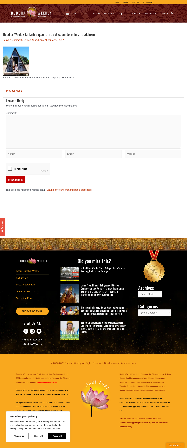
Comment (11, 113)
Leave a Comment (12, 40)
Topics (122, 13)
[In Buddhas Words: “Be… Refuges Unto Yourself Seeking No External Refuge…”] (69, 273)
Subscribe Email (24, 298)
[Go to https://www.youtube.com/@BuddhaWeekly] (38, 332)
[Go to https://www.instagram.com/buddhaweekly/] (32, 332)
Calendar (74, 13)
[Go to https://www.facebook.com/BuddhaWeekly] (25, 332)
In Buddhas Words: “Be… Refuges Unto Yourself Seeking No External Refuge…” (103, 269)
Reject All (38, 436)
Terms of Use (23, 291)
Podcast (96, 13)
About (135, 13)
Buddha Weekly (32, 407)
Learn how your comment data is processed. (69, 190)
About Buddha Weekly (27, 271)
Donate (164, 13)
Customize (19, 436)
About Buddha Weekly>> (47, 382)
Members (149, 13)
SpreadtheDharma (145, 386)
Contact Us (22, 278)
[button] (172, 13)
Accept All (57, 436)
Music (85, 13)
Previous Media (12, 91)
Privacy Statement (25, 284)
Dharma (108, 13)
